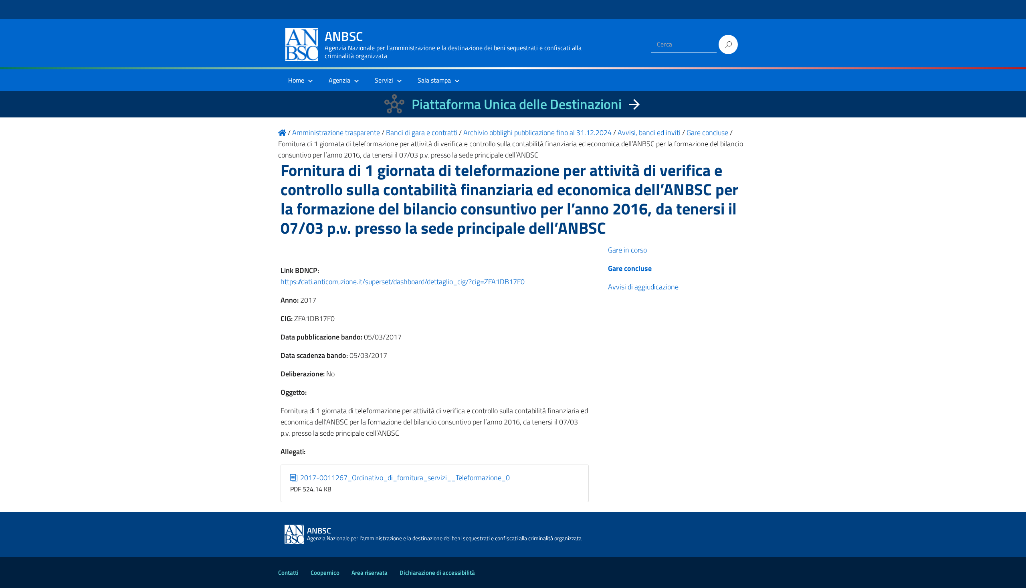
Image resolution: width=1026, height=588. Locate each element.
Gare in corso (627, 249)
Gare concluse (630, 268)
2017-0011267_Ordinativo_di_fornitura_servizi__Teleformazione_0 (404, 477)
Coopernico (325, 572)
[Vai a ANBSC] (282, 132)
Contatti (288, 572)
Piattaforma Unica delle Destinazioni (517, 104)
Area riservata (369, 572)
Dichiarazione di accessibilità (437, 572)
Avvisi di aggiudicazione (643, 286)
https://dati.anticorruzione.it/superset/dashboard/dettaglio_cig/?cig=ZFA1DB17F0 (403, 281)
